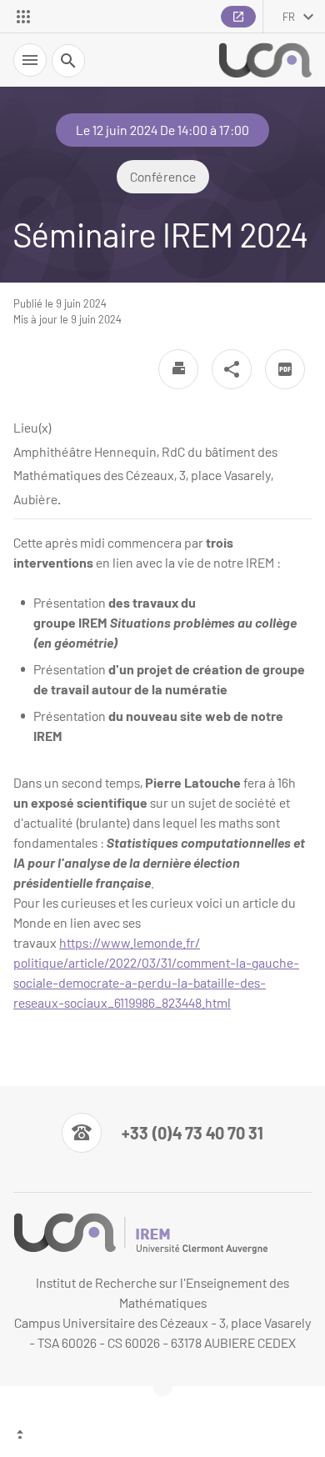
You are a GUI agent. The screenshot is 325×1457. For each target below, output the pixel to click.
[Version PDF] (285, 369)
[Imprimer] (178, 369)
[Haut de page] (162, 1436)
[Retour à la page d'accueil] (265, 60)
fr (288, 16)
